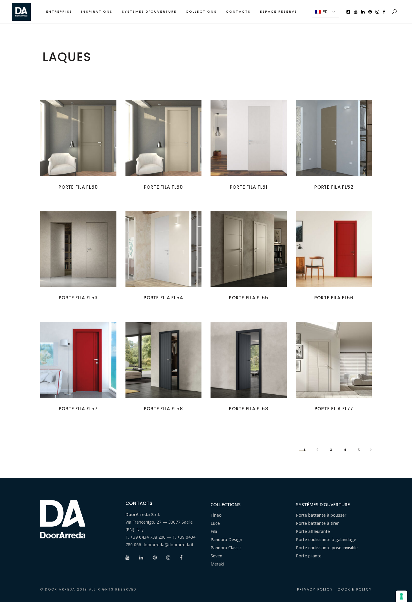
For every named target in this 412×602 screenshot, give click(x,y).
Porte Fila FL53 (78, 298)
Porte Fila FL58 (163, 408)
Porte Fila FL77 (334, 408)
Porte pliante (309, 556)
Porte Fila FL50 (78, 187)
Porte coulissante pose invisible (327, 547)
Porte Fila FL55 (248, 298)
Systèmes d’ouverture (323, 504)
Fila (214, 531)
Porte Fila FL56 (333, 298)
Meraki (217, 564)
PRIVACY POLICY (315, 589)
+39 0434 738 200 (148, 537)
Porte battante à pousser (321, 515)
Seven (216, 556)
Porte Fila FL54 (163, 298)
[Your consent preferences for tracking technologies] (401, 596)
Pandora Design (226, 539)
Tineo (216, 515)
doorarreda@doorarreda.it (168, 544)
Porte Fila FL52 (333, 187)
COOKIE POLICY (355, 589)
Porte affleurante (313, 531)
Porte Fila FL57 (78, 408)
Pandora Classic (226, 547)
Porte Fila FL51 (249, 187)
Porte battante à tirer (317, 523)
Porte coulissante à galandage (326, 539)
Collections (226, 504)
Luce (215, 523)
